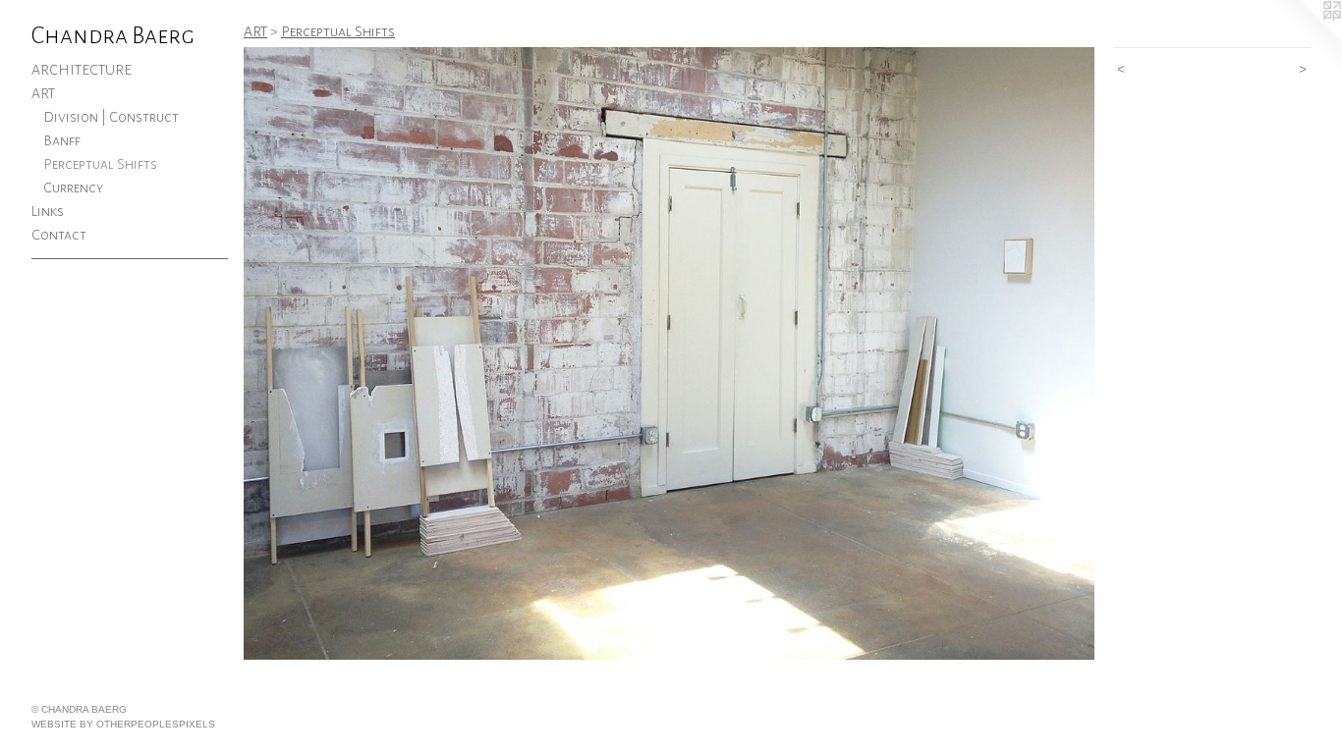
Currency (73, 187)
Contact (58, 234)
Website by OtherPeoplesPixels (123, 724)
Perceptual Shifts (100, 164)
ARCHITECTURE (81, 70)
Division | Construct (111, 117)
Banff (62, 140)
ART (43, 93)
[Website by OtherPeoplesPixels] (1302, 39)
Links (47, 211)
